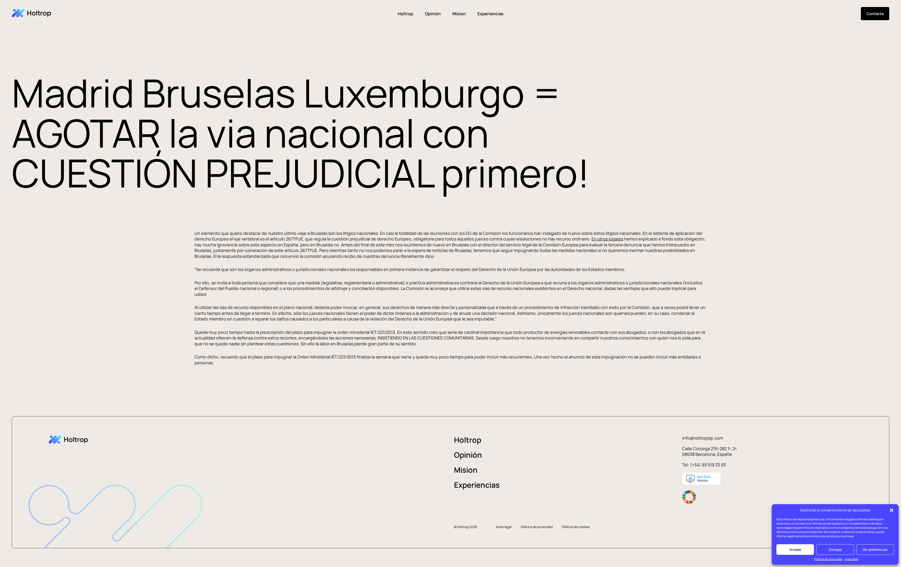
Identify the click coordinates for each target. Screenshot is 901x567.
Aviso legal (851, 559)
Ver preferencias (875, 550)
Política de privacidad (828, 559)
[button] (891, 510)
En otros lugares (607, 239)
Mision (459, 13)
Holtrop (405, 13)
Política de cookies (576, 527)
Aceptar (795, 550)
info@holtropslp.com (702, 438)
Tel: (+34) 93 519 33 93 (704, 465)
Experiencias (490, 13)
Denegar (835, 550)
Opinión (433, 13)
